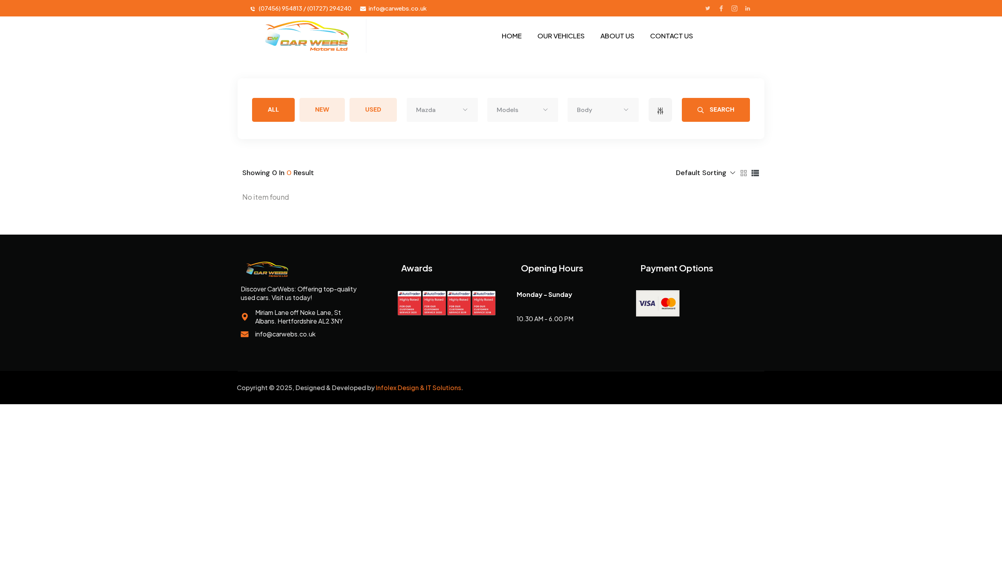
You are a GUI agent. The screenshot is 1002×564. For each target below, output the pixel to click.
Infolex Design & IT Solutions (418, 387)
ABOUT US (617, 35)
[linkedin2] (747, 8)
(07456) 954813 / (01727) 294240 (305, 8)
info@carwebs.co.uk (398, 8)
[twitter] (707, 8)
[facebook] (720, 8)
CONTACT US (671, 35)
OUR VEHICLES (561, 35)
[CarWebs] (306, 35)
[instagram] (734, 8)
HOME (512, 35)
